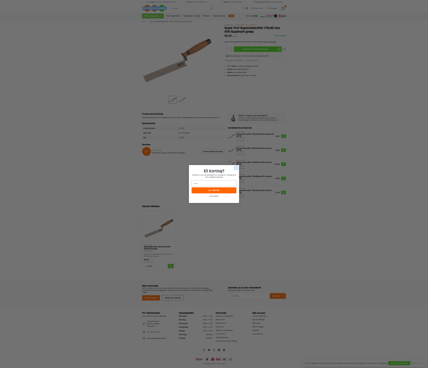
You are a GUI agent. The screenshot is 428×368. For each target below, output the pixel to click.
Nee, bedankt (214, 196)
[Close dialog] (236, 168)
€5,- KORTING (214, 190)
